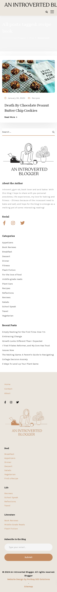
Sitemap (28, 586)
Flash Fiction (8, 270)
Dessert (6, 256)
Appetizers (7, 242)
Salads (5, 302)
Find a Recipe (11, 478)
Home (7, 384)
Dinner (5, 261)
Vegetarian (7, 315)
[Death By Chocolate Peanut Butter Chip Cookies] (28, 75)
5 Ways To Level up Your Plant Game (20, 364)
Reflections (8, 293)
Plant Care (7, 283)
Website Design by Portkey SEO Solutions (28, 579)
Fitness (6, 265)
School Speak (9, 306)
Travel (5, 311)
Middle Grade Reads (14, 524)
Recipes (36, 98)
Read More (9, 117)
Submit (28, 557)
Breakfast (7, 251)
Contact (8, 388)
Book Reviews (9, 247)
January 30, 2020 (16, 98)
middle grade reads (12, 279)
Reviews (6, 297)
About (7, 393)
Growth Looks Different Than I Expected (22, 341)
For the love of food (12, 274)
